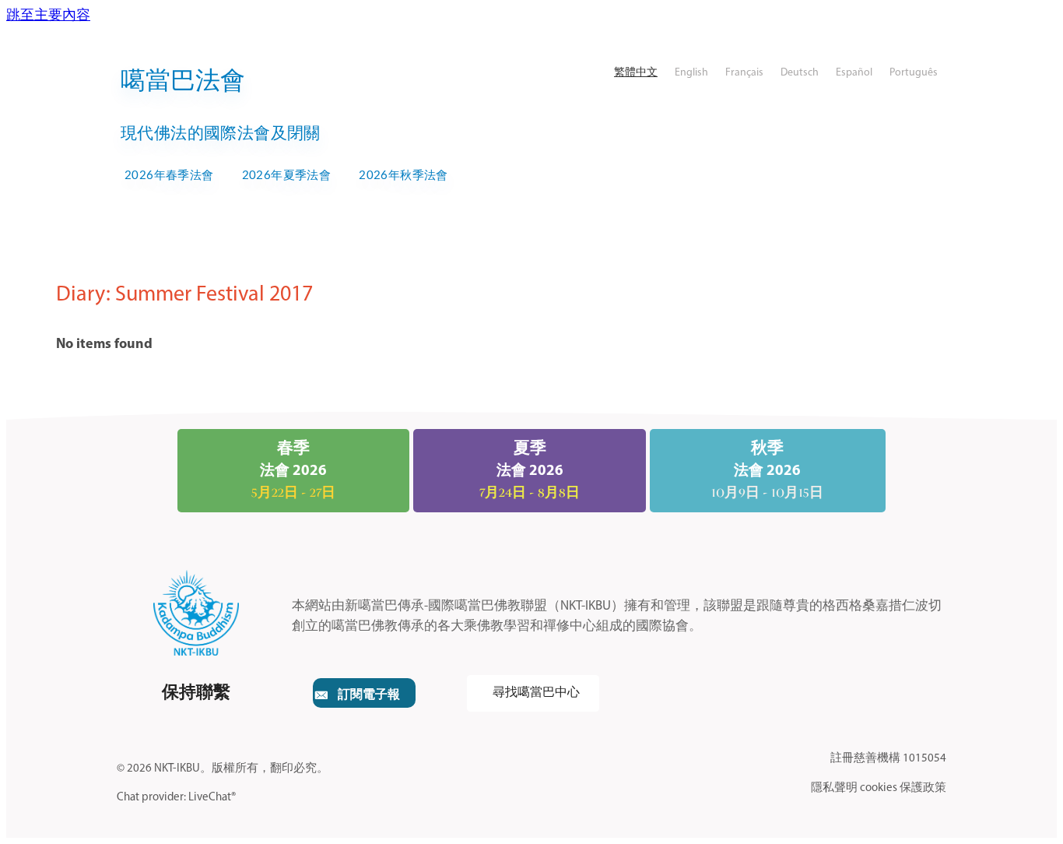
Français (744, 73)
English (691, 73)
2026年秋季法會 (403, 174)
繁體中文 (636, 73)
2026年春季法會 (169, 174)
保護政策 (923, 788)
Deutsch (800, 73)
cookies (878, 788)
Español (854, 73)
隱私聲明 (834, 788)
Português (913, 73)
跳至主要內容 (48, 16)
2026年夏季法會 (287, 174)
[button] (364, 693)
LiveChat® (212, 798)
